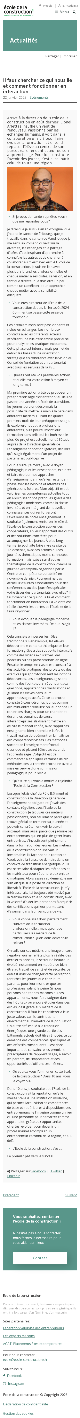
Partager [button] (52, 56)
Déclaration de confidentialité (25, 1404)
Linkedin (13, 1176)
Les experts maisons (19, 1336)
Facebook (38, 1171)
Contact (40, 1257)
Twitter (56, 1171)
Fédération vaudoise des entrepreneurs (33, 1328)
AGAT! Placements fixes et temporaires (32, 1343)
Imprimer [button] (70, 56)
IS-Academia (70, 5)
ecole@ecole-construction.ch (25, 1359)
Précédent (11, 1195)
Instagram (16, 1383)
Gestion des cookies (18, 1413)
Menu (64, 11)
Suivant (71, 1195)
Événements (39, 97)
